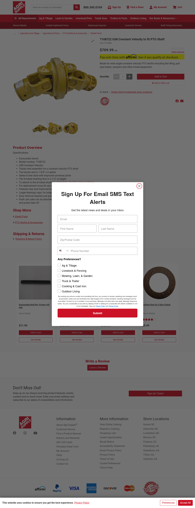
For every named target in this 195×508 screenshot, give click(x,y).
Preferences (168, 502)
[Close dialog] (139, 186)
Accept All (185, 502)
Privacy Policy (81, 502)
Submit (97, 313)
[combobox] (63, 251)
